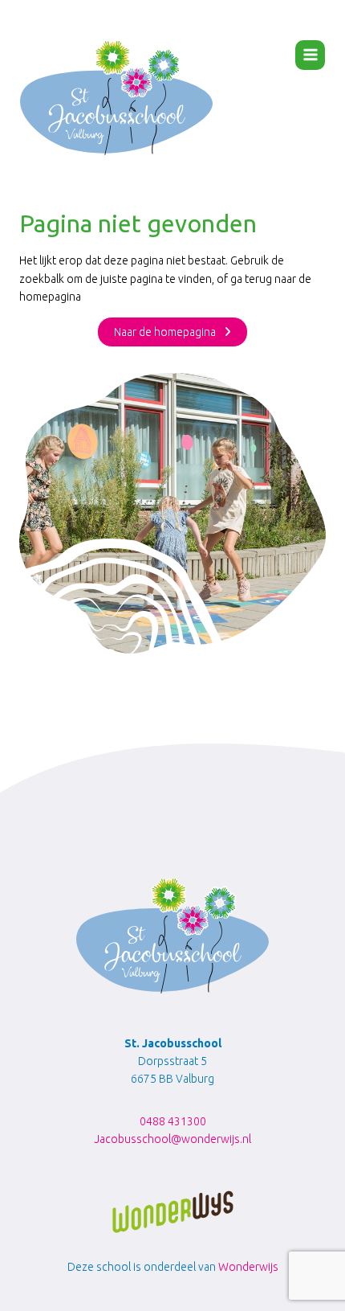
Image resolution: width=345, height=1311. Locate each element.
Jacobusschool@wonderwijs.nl (172, 1139)
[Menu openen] (310, 55)
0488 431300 (173, 1121)
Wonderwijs (248, 1266)
